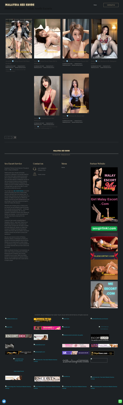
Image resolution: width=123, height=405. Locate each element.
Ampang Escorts (21, 66)
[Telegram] (4, 401)
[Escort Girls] (75, 320)
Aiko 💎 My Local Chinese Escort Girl (75, 61)
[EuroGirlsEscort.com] (47, 345)
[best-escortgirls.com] (47, 352)
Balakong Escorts (9, 67)
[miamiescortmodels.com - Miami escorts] (18, 346)
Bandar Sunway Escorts (20, 67)
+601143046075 (42, 168)
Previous (10, 137)
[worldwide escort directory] (47, 328)
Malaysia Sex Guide (11, 66)
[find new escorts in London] (75, 353)
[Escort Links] (75, 345)
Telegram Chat (41, 170)
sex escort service (18, 191)
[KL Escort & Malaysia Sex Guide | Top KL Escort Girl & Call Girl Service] (20, 4)
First (7, 137)
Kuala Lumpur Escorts (19, 371)
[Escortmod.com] (18, 378)
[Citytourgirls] (104, 360)
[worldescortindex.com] (18, 319)
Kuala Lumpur (48, 320)
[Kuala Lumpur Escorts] (104, 345)
